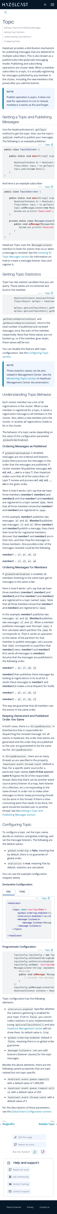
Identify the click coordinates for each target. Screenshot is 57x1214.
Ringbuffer (8, 1124)
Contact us (44, 1207)
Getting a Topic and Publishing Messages (22, 27)
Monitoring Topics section (21, 378)
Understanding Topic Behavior (17, 36)
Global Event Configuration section (31, 1111)
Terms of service (13, 1207)
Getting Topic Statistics (14, 32)
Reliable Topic (47, 1124)
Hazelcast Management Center (24, 1028)
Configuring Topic (12, 41)
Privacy (30, 1207)
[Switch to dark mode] (45, 4)
